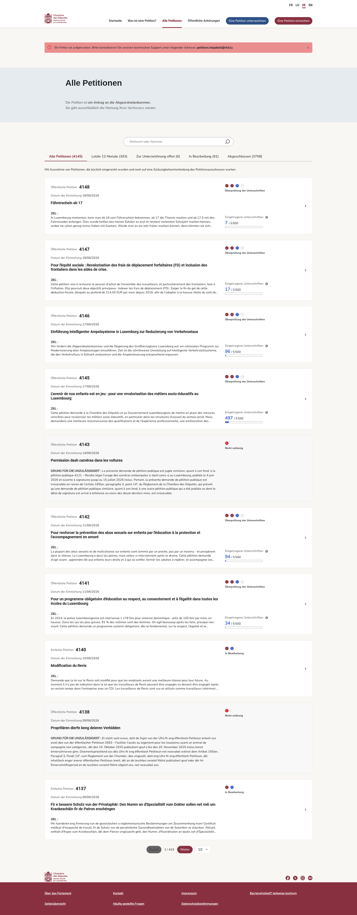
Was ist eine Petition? (142, 20)
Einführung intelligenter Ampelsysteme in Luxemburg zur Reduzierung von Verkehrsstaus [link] (124, 332)
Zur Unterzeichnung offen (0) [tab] (158, 156)
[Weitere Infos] (266, 217)
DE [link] (304, 5)
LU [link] (297, 5)
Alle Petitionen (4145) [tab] (66, 156)
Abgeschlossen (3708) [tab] (245, 156)
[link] (178, 468)
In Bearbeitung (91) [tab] (204, 156)
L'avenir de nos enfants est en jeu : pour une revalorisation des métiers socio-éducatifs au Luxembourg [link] (124, 396)
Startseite (115, 20)
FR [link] (291, 5)
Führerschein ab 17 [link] (66, 203)
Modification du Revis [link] (68, 665)
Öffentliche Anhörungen (204, 20)
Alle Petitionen (172, 20)
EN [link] (310, 5)
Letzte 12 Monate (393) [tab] (109, 156)
